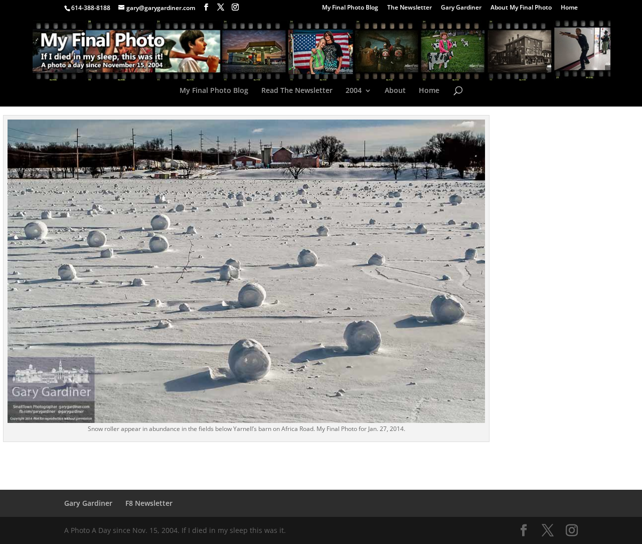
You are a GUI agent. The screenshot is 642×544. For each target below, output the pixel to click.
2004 (354, 91)
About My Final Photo (521, 8)
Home (569, 8)
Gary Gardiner (461, 8)
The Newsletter (409, 8)
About (395, 91)
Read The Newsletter (297, 91)
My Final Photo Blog (350, 8)
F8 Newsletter (149, 503)
